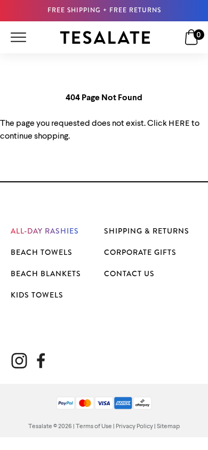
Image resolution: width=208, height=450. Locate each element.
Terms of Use (94, 426)
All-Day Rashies (45, 231)
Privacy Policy (134, 426)
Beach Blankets (46, 273)
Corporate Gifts (140, 252)
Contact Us (129, 273)
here (179, 123)
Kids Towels (37, 295)
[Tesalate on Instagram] (19, 360)
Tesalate (40, 426)
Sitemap (168, 426)
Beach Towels (42, 252)
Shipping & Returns (146, 231)
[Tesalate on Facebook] (40, 360)
